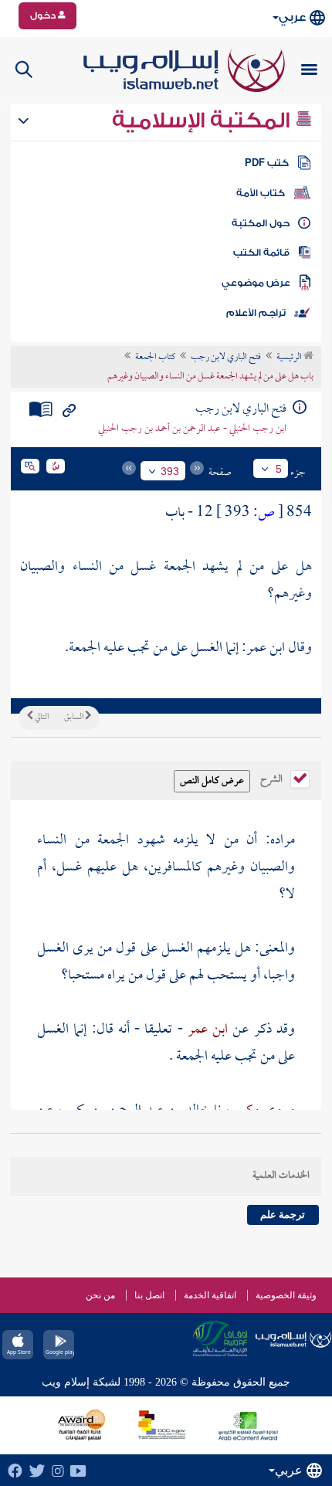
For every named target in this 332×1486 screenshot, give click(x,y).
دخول (44, 15)
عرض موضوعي (256, 282)
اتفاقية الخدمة (210, 1295)
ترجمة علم (282, 1214)
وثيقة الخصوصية (286, 1295)
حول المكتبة (261, 223)
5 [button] (279, 469)
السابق (74, 717)
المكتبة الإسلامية (203, 120)
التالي (41, 717)
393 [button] (170, 471)
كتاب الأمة (260, 193)
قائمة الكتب (261, 252)
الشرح (272, 777)
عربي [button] (292, 17)
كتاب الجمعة (155, 358)
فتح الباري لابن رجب (226, 358)
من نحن (100, 1295)
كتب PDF (267, 163)
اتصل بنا (149, 1295)
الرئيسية (289, 358)
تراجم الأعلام (256, 312)
